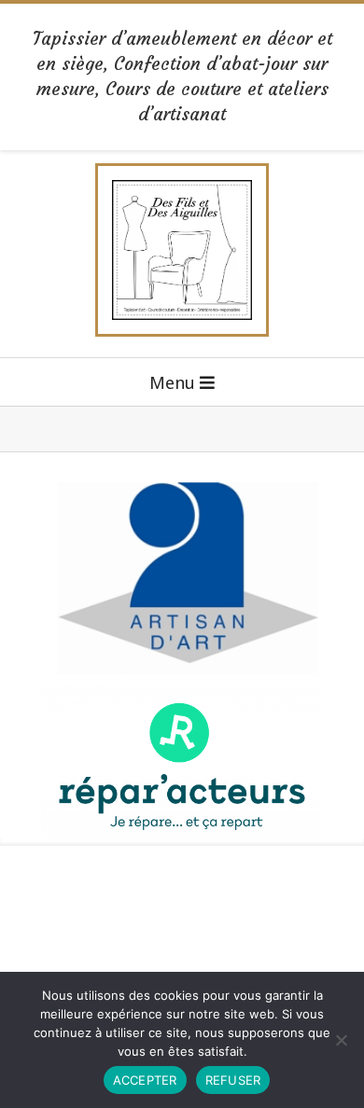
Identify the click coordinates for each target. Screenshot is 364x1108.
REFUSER (233, 1080)
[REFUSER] (340, 1040)
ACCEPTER (145, 1080)
